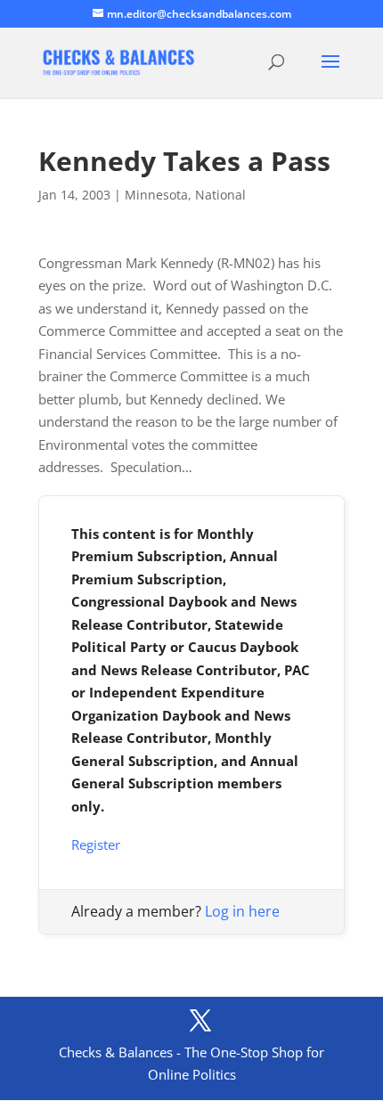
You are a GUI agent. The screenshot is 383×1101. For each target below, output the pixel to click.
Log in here (242, 911)
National (220, 194)
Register (95, 844)
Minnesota (156, 194)
